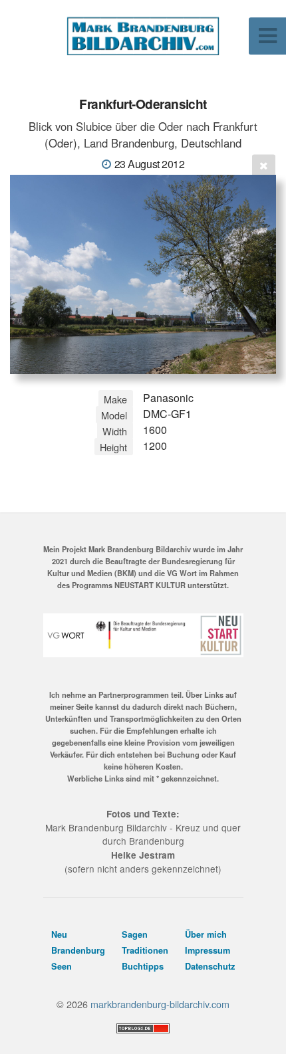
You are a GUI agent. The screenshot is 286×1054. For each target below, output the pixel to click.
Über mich (206, 934)
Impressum (207, 950)
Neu (59, 934)
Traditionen (145, 950)
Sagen (135, 934)
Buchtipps (143, 966)
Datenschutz (210, 966)
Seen (61, 966)
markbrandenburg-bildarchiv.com (159, 1004)
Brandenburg (78, 950)
